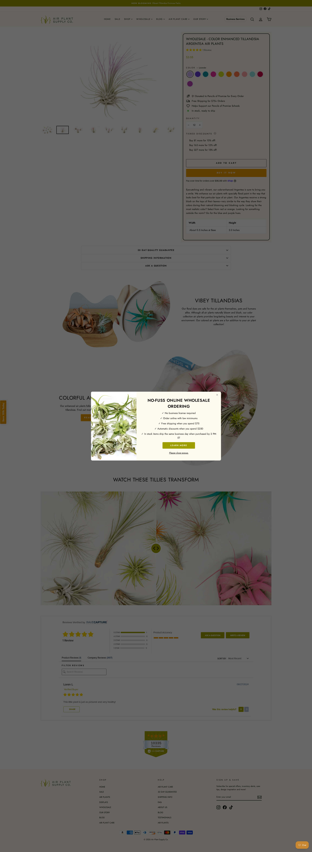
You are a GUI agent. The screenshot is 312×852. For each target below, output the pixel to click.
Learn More (178, 445)
